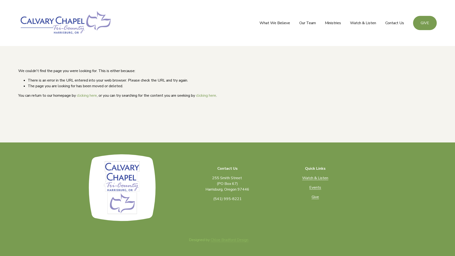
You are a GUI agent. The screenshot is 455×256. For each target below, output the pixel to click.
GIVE (425, 23)
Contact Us (394, 23)
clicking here (87, 95)
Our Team (307, 23)
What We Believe (274, 23)
